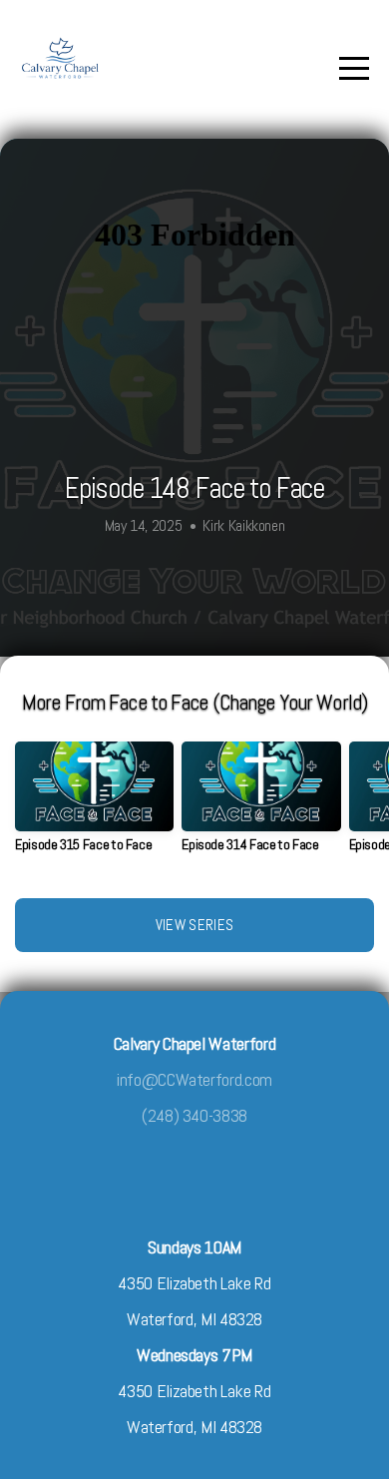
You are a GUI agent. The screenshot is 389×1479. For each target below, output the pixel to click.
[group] (94, 804)
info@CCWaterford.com (194, 1079)
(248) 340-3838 (194, 1115)
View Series (194, 924)
